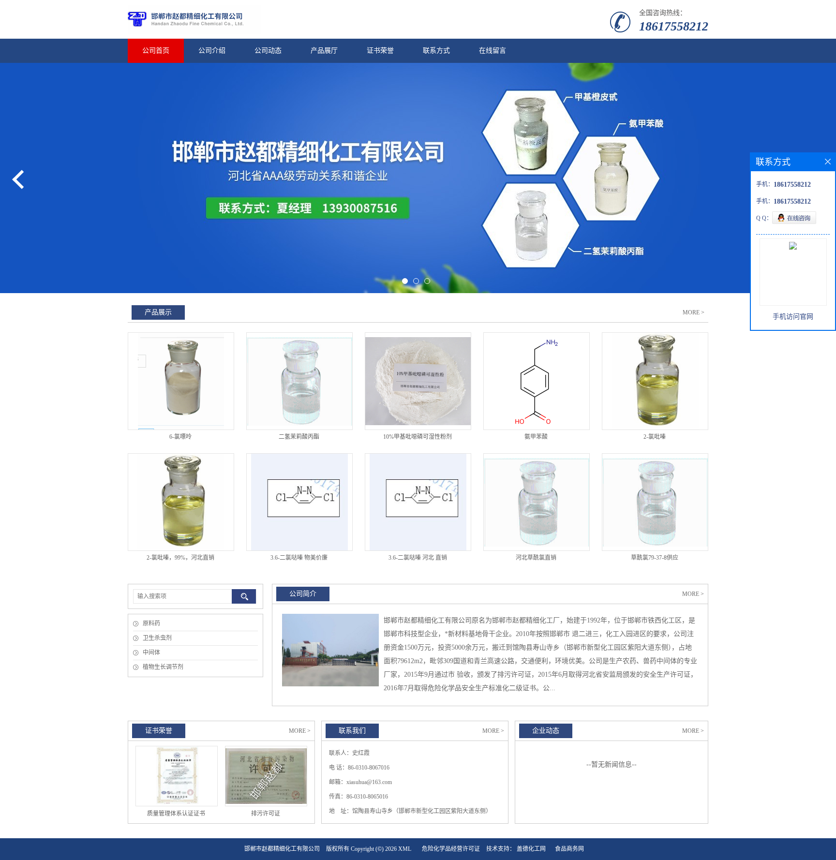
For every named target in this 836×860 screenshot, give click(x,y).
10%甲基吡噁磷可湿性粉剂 (417, 436)
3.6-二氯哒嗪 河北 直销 (417, 557)
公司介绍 (211, 50)
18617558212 (673, 26)
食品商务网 (569, 848)
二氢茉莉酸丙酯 (299, 436)
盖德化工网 (531, 848)
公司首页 (155, 50)
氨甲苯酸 (536, 436)
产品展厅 (324, 50)
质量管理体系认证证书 (176, 813)
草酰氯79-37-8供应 (654, 557)
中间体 (151, 652)
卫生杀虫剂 (157, 638)
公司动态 (268, 50)
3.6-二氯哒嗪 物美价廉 (299, 557)
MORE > (693, 312)
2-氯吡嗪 (654, 436)
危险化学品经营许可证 (451, 848)
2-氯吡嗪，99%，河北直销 (180, 557)
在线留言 (492, 50)
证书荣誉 (380, 50)
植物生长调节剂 (163, 667)
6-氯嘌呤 (180, 436)
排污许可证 (265, 813)
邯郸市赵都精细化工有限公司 (282, 848)
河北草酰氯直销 (536, 557)
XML (404, 848)
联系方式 (436, 50)
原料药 (151, 623)
